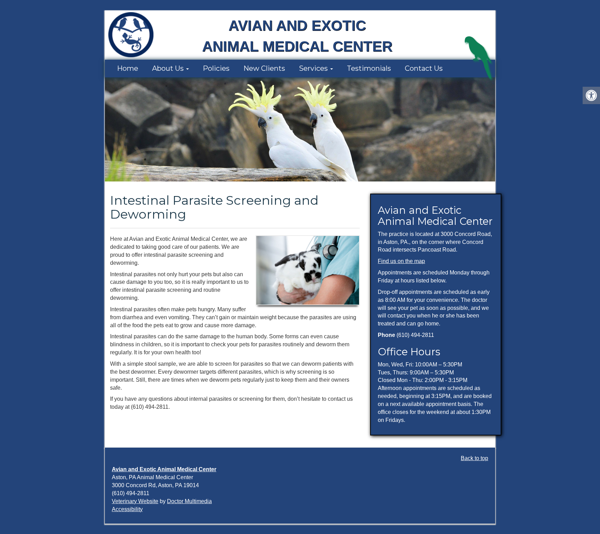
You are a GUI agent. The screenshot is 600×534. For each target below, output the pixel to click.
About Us (168, 68)
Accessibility (127, 509)
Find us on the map (401, 261)
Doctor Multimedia (189, 501)
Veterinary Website (135, 501)
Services (314, 68)
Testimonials (369, 68)
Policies (216, 68)
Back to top (474, 458)
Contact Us (424, 68)
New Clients (264, 68)
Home (127, 68)
